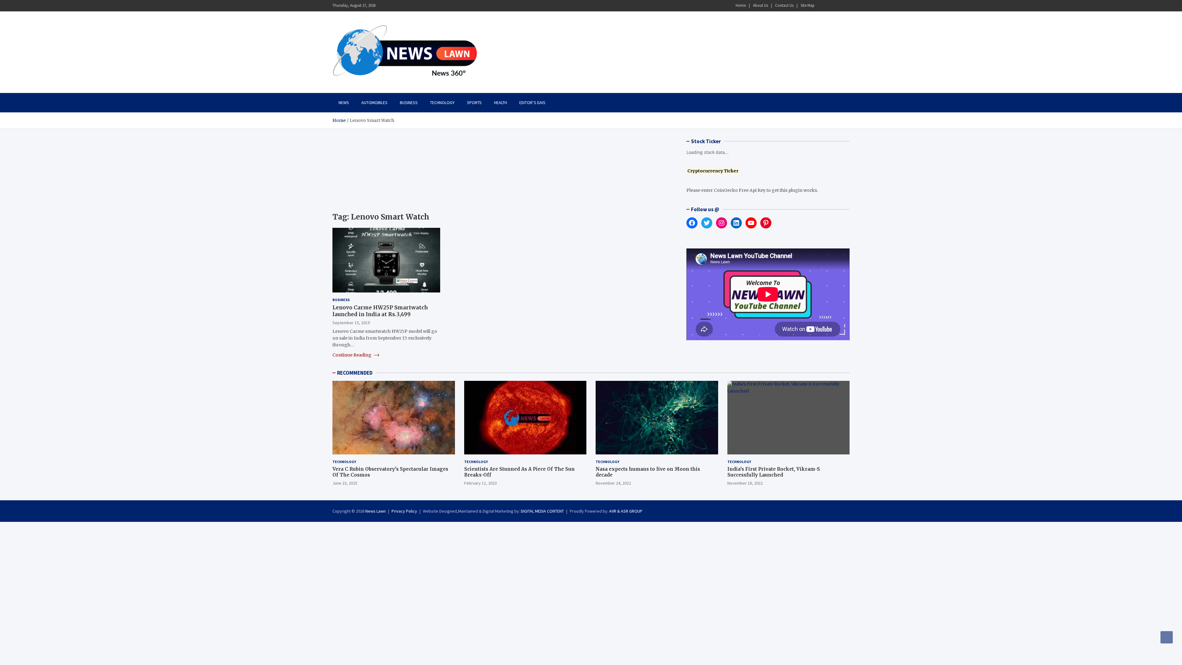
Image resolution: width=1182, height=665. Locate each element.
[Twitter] (838, 5)
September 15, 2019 (351, 322)
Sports (474, 102)
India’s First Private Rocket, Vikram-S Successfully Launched (773, 472)
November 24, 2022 (613, 483)
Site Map (807, 5)
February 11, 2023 (480, 483)
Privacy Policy (404, 511)
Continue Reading (352, 355)
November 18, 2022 (745, 483)
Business (409, 102)
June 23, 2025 (344, 483)
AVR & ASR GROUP (625, 511)
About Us (760, 5)
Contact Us (784, 5)
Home (741, 5)
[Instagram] (830, 5)
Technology (442, 102)
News (344, 102)
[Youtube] (846, 5)
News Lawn (375, 511)
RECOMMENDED (354, 372)
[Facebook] (822, 5)
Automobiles (374, 102)
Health (500, 102)
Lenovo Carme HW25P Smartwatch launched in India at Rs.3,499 (380, 311)
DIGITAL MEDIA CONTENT (542, 511)
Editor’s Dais (532, 102)
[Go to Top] (1166, 637)
